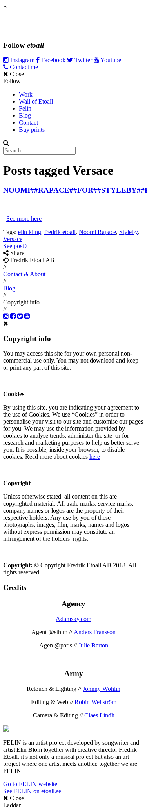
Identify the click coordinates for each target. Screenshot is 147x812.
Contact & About (24, 274)
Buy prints (32, 129)
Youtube (110, 60)
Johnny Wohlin (101, 688)
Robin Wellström (95, 702)
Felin (25, 108)
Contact (28, 122)
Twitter (83, 60)
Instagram (21, 60)
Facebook (52, 60)
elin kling (29, 232)
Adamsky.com (73, 618)
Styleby (128, 232)
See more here (24, 218)
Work (26, 94)
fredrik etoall (60, 232)
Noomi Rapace (97, 232)
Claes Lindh (99, 715)
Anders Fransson (95, 632)
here (94, 456)
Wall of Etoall (36, 101)
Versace (12, 239)
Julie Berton (93, 645)
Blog (25, 115)
